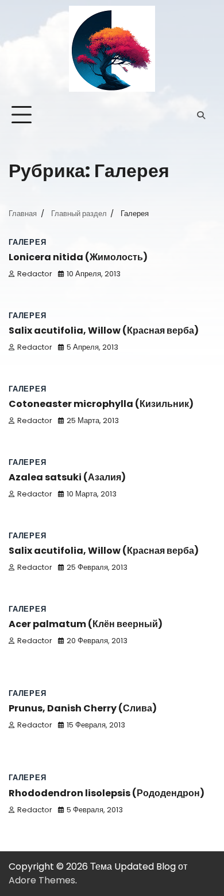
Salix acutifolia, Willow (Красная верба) (104, 330)
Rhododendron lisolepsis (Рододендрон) (106, 793)
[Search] (201, 115)
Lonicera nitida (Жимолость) (78, 257)
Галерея (28, 242)
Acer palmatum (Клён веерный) (86, 624)
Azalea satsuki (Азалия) (67, 477)
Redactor (34, 274)
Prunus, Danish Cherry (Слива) (83, 708)
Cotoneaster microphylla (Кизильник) (101, 403)
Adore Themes (42, 880)
